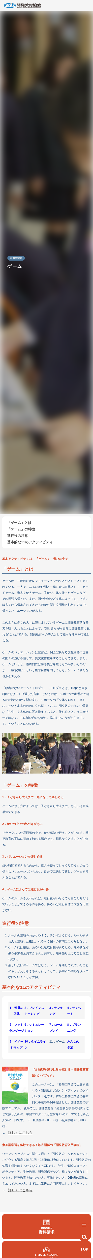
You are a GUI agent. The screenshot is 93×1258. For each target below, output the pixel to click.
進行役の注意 (17, 536)
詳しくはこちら (20, 1133)
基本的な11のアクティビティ (30, 542)
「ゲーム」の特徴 (21, 529)
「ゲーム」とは (19, 523)
